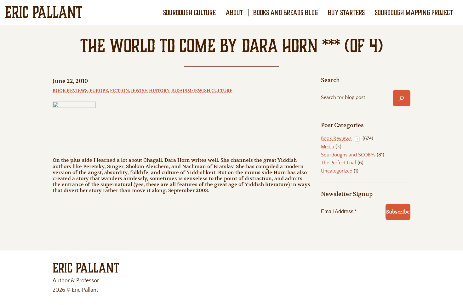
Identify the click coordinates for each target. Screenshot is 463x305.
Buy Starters (346, 12)
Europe (98, 90)
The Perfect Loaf (338, 163)
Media (327, 147)
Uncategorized (336, 171)
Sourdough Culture (189, 12)
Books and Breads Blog (285, 12)
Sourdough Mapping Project (414, 12)
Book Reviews (70, 90)
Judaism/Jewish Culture (201, 90)
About (234, 12)
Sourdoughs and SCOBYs (348, 155)
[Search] (401, 98)
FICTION (119, 90)
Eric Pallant (44, 12)
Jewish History (150, 90)
